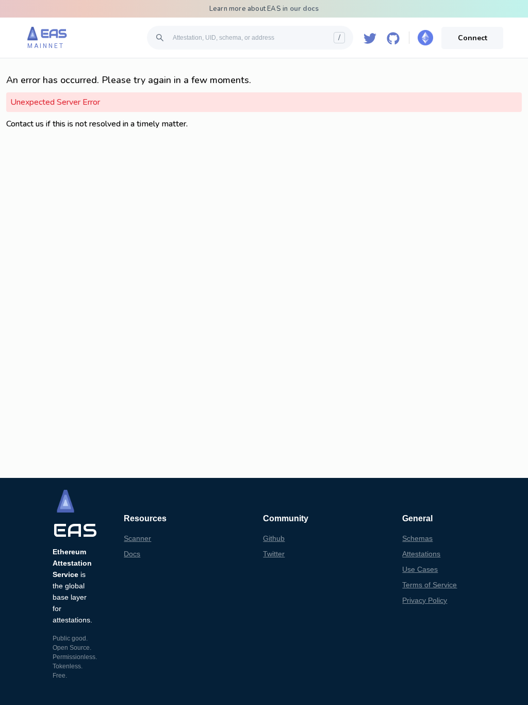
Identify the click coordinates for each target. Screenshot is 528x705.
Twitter (274, 554)
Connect (472, 38)
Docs (132, 554)
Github (274, 538)
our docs (304, 8)
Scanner (137, 538)
